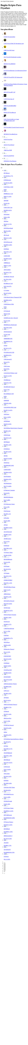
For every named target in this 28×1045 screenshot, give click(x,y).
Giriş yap (3, 470)
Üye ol (6, 470)
